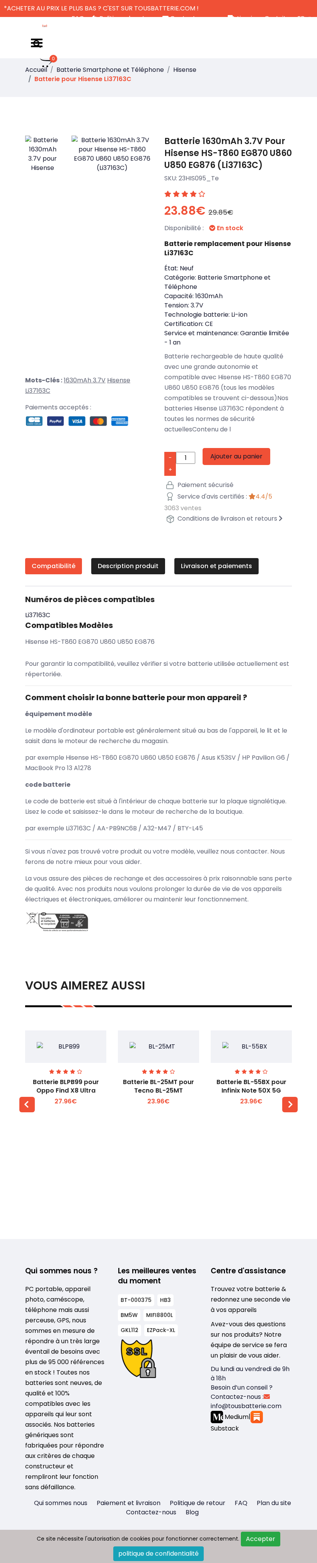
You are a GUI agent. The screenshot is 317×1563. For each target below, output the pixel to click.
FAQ (241, 1503)
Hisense (184, 69)
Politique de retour (197, 1503)
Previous (27, 1104)
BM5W (129, 1315)
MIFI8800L (159, 1315)
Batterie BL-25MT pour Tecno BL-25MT (158, 1086)
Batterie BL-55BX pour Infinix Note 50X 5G (251, 1086)
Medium (236, 1416)
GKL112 (129, 1330)
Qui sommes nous (60, 1503)
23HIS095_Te (199, 178)
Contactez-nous (151, 1512)
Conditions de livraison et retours (227, 518)
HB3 (165, 1300)
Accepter (260, 1538)
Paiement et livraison (128, 1503)
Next (290, 1104)
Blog (192, 1512)
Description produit (128, 566)
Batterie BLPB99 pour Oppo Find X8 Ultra (66, 1086)
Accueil (36, 69)
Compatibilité (53, 566)
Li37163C (37, 390)
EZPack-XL (161, 1330)
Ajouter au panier (236, 456)
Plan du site (274, 1503)
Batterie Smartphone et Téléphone (110, 69)
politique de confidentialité (158, 1553)
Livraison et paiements (216, 566)
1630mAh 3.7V (85, 380)
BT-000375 (136, 1300)
